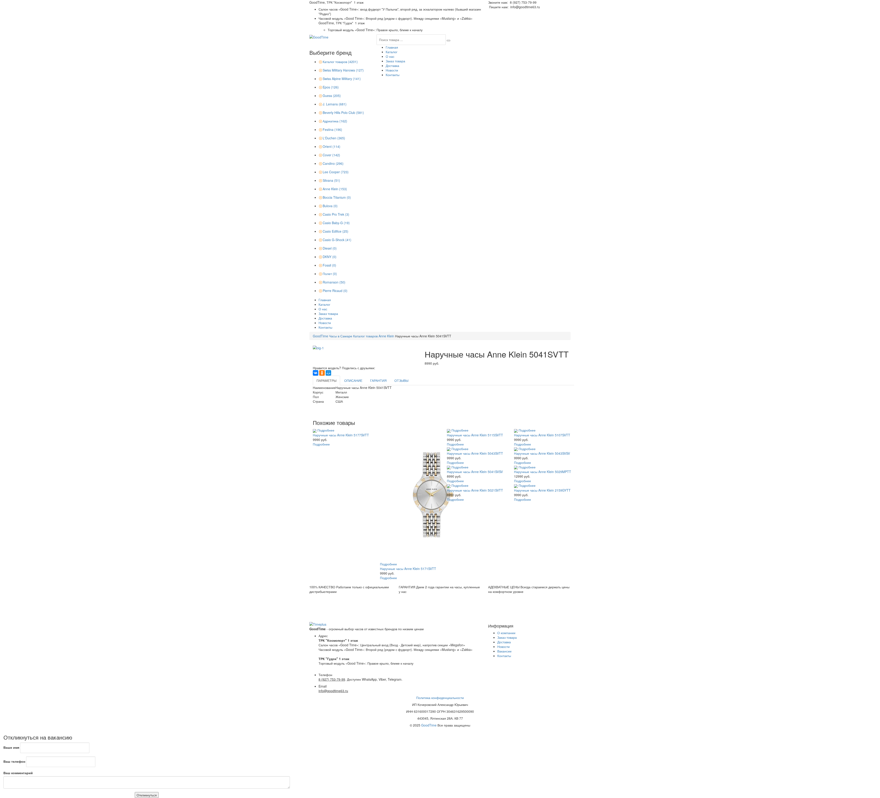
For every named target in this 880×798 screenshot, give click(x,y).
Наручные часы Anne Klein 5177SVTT (341, 435)
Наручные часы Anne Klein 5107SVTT (542, 435)
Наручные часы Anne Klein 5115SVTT (475, 435)
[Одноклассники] (322, 373)
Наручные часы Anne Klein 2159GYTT (542, 490)
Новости (392, 70)
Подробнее (325, 430)
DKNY (329, 256)
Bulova (330, 206)
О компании (506, 632)
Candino (333, 163)
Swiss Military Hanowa (343, 70)
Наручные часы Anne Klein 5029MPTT (542, 471)
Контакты (392, 74)
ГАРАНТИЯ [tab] (378, 380)
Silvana (331, 180)
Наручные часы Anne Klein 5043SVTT (475, 453)
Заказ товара (395, 61)
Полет (330, 273)
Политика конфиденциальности (440, 697)
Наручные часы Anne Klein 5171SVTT (408, 568)
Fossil (329, 265)
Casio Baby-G (336, 222)
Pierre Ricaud (335, 290)
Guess (332, 95)
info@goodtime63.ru (525, 7)
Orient (331, 146)
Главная (392, 47)
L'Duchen (334, 138)
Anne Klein (335, 189)
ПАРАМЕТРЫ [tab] (326, 380)
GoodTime (429, 725)
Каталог (391, 52)
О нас (390, 56)
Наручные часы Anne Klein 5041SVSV (475, 471)
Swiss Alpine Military (342, 78)
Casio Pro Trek (336, 214)
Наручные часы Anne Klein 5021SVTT (475, 490)
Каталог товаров (340, 61)
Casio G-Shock (337, 239)
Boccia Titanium (337, 197)
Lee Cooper (336, 172)
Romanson (334, 282)
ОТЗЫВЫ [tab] (401, 380)
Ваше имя (11, 747)
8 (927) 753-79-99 (523, 2)
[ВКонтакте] (315, 373)
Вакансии (504, 651)
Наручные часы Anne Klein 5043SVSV (542, 453)
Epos (331, 87)
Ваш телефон (14, 761)
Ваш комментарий (18, 772)
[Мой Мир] (328, 373)
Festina (332, 129)
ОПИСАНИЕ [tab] (353, 380)
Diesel (330, 248)
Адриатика (335, 121)
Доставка (392, 65)
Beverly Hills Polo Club (343, 112)
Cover (331, 155)
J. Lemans (334, 104)
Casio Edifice (335, 231)
